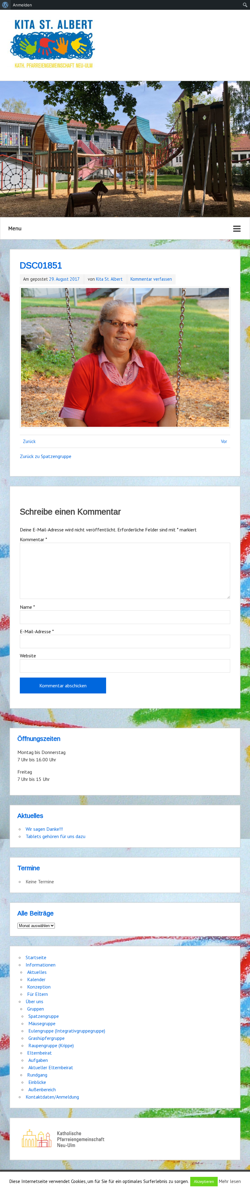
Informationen (40, 965)
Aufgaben (38, 1060)
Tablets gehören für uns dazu (55, 836)
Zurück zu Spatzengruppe (45, 456)
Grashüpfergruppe (46, 1038)
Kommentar (33, 539)
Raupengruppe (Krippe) (51, 1045)
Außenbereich (42, 1089)
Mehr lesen (230, 1181)
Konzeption (39, 987)
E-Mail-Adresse (37, 631)
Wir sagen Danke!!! (44, 829)
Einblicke (37, 1082)
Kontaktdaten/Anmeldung (52, 1097)
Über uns (34, 1001)
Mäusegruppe (41, 1023)
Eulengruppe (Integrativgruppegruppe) (66, 1031)
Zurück (29, 441)
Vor (224, 441)
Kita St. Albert (109, 279)
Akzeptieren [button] (204, 1181)
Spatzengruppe (43, 1016)
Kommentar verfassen (151, 279)
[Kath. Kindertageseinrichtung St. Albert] (53, 44)
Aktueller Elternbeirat (50, 1067)
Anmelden (22, 4)
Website (28, 655)
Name (27, 606)
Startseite (36, 957)
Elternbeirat (39, 1053)
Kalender (36, 979)
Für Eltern (37, 994)
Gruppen (35, 1009)
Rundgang (37, 1075)
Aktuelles (37, 972)
